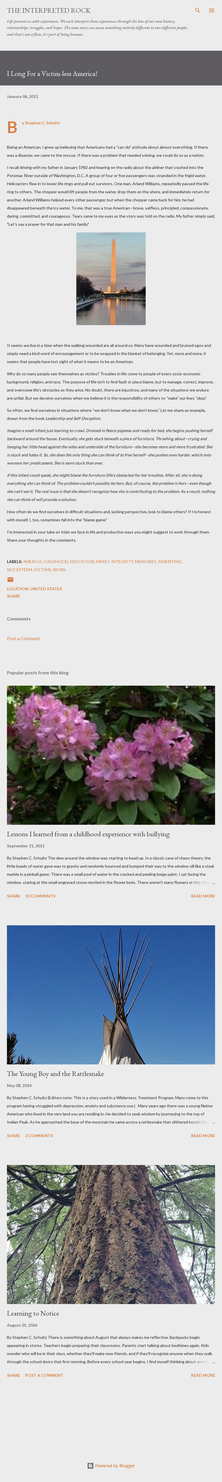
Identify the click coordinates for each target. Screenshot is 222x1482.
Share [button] (13, 595)
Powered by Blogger (114, 1465)
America (32, 561)
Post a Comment (23, 638)
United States (46, 588)
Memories (145, 561)
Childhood (55, 561)
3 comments (39, 1135)
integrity (122, 561)
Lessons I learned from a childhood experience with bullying (88, 833)
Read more (203, 895)
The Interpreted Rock (48, 10)
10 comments (40, 895)
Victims (42, 569)
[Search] (197, 10)
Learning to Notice (33, 1313)
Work (59, 569)
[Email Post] (10, 581)
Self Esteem (19, 569)
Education (82, 561)
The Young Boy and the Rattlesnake (55, 1073)
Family (103, 561)
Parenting (170, 561)
